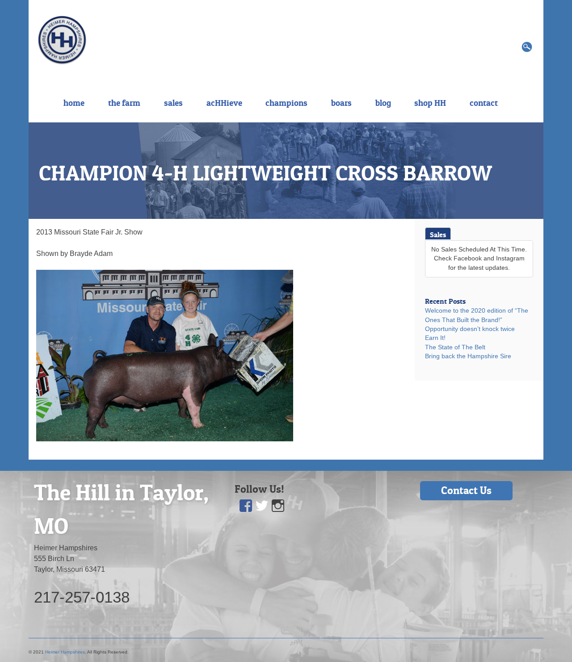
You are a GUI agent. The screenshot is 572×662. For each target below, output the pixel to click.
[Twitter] (261, 506)
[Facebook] (245, 506)
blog (383, 102)
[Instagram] (277, 506)
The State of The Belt (455, 347)
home (73, 102)
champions (286, 102)
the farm (124, 102)
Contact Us (466, 490)
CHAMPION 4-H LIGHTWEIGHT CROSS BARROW (265, 172)
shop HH (430, 102)
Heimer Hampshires (65, 651)
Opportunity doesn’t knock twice (470, 329)
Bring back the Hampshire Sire (468, 356)
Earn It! (435, 338)
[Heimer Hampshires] (62, 39)
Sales (438, 234)
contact (484, 102)
